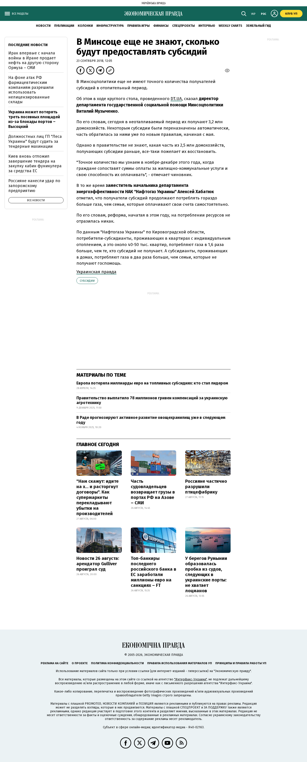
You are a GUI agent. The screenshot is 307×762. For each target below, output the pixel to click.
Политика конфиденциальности (117, 663)
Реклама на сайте (54, 663)
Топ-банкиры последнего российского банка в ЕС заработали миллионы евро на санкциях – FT (153, 572)
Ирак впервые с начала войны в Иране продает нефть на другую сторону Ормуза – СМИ (33, 60)
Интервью (206, 26)
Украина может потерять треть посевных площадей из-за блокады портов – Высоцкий (34, 119)
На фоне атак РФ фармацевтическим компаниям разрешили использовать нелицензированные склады (30, 89)
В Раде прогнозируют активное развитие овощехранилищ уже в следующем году (150, 420)
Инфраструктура (110, 26)
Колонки (85, 26)
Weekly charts (230, 26)
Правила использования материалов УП (179, 663)
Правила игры (138, 26)
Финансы (161, 26)
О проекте (80, 663)
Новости (43, 26)
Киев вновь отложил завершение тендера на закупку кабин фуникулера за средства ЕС (35, 163)
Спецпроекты (183, 26)
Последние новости (28, 45)
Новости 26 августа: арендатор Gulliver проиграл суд (97, 564)
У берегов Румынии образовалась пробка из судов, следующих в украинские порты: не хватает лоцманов (206, 574)
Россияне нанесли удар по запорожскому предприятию (34, 185)
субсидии (87, 280)
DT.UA (176, 98)
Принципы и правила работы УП (240, 663)
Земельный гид (258, 26)
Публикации (64, 26)
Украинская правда (96, 271)
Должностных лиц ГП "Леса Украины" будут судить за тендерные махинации (35, 141)
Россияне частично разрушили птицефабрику (206, 486)
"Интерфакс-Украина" (190, 679)
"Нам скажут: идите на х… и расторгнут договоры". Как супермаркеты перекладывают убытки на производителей (97, 497)
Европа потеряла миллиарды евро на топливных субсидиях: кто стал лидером (152, 383)
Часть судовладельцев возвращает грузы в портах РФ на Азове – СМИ (153, 491)
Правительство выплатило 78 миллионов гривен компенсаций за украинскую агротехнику (152, 400)
